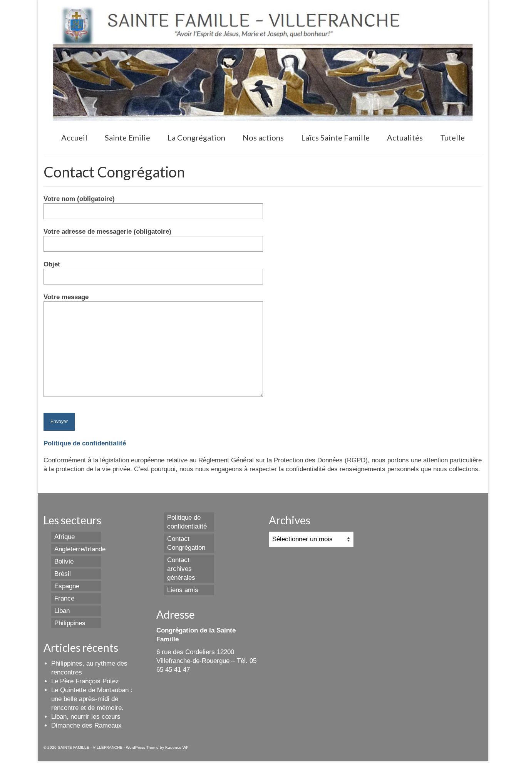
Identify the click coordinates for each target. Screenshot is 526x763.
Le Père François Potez (85, 681)
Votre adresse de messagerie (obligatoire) (107, 231)
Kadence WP (177, 747)
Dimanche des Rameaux (86, 725)
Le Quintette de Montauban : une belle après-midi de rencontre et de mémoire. (91, 698)
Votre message (66, 297)
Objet (52, 264)
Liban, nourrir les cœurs (86, 716)
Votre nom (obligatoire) (79, 198)
